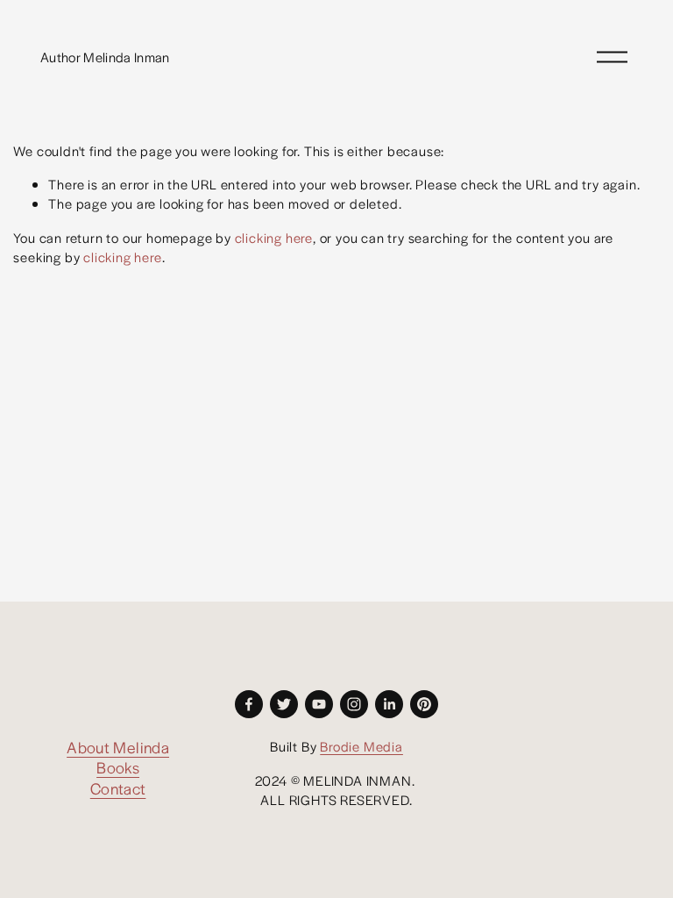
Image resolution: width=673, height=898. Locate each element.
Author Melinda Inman (104, 56)
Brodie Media (361, 746)
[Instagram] (354, 704)
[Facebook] (249, 704)
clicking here (274, 237)
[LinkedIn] (389, 704)
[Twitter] (284, 704)
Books (117, 767)
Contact (118, 788)
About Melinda (118, 747)
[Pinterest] (424, 704)
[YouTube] (319, 704)
